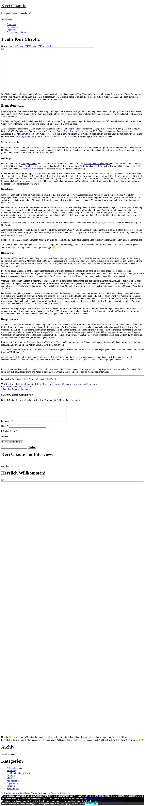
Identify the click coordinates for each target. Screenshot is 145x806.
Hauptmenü (7, 19)
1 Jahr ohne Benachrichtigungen (15, 389)
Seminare (11, 786)
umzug (95, 384)
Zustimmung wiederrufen (112, 801)
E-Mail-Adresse (9, 431)
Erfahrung (20, 384)
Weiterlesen (99, 798)
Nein (92, 798)
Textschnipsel (13, 788)
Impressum (12, 29)
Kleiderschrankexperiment (18, 773)
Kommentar (7, 421)
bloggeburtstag (54, 384)
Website (4, 436)
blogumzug (77, 384)
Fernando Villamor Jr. (60, 793)
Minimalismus (13, 781)
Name (4, 426)
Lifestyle (11, 775)
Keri (49, 46)
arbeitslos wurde (32, 168)
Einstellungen (92, 803)
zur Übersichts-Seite (10, 466)
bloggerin (66, 384)
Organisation (12, 783)
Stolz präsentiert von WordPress (15, 793)
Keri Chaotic (13, 5)
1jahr (39, 384)
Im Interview (12, 27)
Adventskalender (14, 768)
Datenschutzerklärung (16, 32)
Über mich (11, 24)
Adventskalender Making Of (97, 163)
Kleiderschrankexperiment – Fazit (16, 386)
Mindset (10, 778)
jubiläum (87, 384)
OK (88, 798)
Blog (44, 384)
